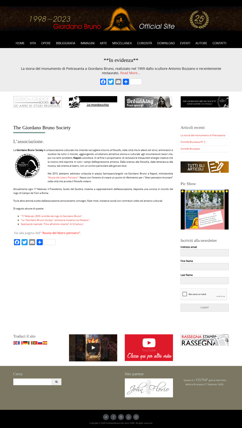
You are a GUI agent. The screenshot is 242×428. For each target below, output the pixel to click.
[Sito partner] (149, 387)
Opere (46, 43)
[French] (20, 342)
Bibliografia (65, 43)
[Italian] (30, 342)
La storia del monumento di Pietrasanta (203, 135)
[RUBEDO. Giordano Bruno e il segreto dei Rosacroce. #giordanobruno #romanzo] (93, 347)
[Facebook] (103, 82)
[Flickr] (121, 417)
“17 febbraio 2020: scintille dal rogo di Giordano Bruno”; (51, 216)
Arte (103, 43)
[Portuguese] (35, 342)
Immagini (88, 43)
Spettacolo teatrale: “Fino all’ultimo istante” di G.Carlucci (52, 224)
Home (20, 43)
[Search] (56, 381)
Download (166, 43)
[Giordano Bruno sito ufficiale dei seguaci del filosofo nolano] (121, 18)
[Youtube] (129, 417)
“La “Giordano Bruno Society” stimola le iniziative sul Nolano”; (55, 220)
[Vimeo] (136, 417)
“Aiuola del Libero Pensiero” (63, 177)
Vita (33, 43)
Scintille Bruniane (190, 148)
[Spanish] (45, 342)
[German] (25, 342)
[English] (15, 342)
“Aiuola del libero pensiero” (61, 233)
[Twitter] (106, 417)
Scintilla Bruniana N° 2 (193, 142)
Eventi (185, 43)
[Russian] (40, 342)
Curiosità (144, 43)
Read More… (130, 73)
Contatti (219, 43)
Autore (201, 43)
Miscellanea (122, 43)
